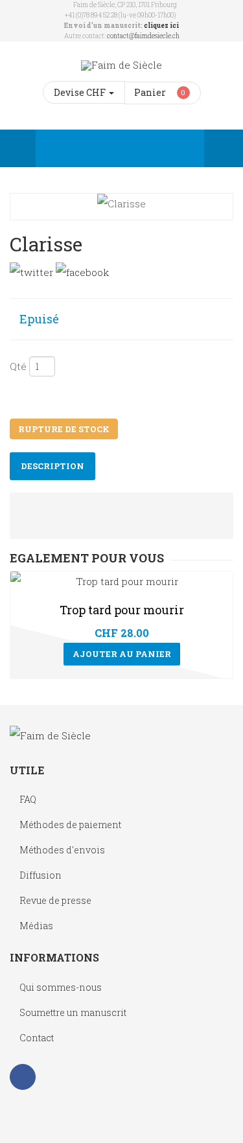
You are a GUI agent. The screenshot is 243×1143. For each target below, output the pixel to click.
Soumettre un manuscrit (72, 1012)
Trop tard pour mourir (122, 610)
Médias (36, 925)
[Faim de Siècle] (121, 65)
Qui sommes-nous (60, 987)
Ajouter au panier (122, 654)
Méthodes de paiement (70, 824)
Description (52, 466)
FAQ (27, 799)
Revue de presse (55, 900)
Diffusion (40, 875)
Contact (36, 1038)
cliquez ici (161, 25)
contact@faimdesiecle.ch (143, 36)
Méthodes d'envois (62, 850)
